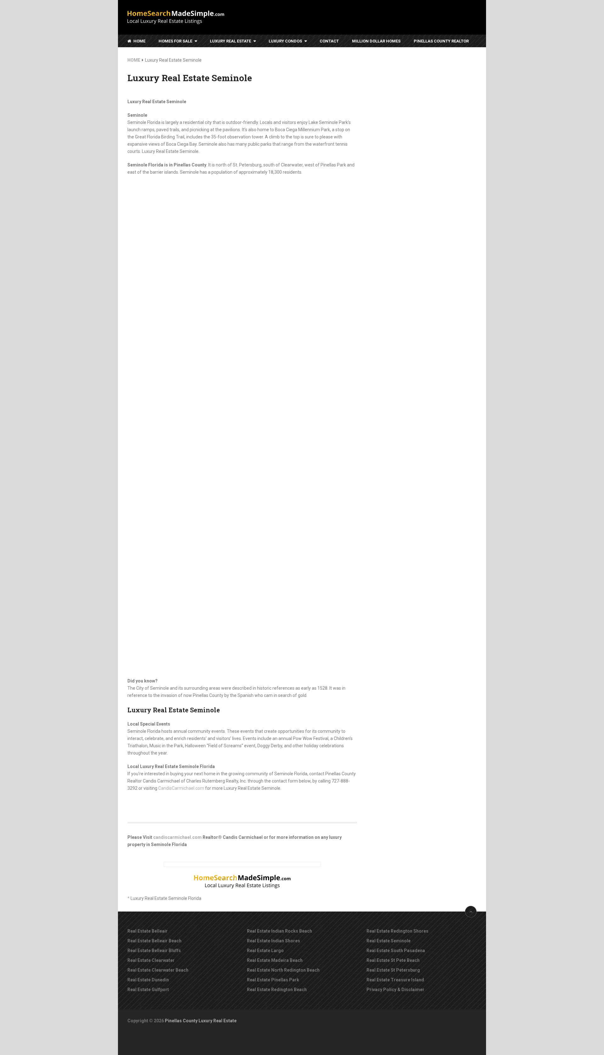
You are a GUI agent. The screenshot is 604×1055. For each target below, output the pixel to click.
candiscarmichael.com (177, 837)
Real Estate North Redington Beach (283, 970)
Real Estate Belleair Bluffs (154, 950)
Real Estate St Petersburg (393, 970)
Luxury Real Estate (230, 41)
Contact (329, 41)
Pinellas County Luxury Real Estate (201, 1020)
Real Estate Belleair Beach (154, 940)
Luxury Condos (285, 41)
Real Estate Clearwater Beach (157, 970)
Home (138, 41)
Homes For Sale (175, 41)
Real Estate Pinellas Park (273, 979)
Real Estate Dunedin (148, 979)
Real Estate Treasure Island (395, 979)
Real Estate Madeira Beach (275, 960)
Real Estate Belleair (147, 931)
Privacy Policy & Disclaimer (395, 989)
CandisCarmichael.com (181, 788)
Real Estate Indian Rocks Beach (279, 931)
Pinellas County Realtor (441, 41)
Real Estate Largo (265, 950)
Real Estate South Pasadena (395, 950)
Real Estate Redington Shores (397, 931)
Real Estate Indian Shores (273, 940)
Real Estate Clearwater (151, 960)
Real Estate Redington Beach (277, 989)
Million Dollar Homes (376, 41)
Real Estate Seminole (388, 940)
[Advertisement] (429, 153)
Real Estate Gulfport (148, 989)
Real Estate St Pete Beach (393, 960)
